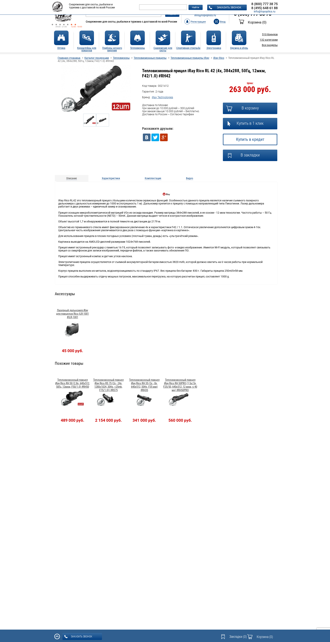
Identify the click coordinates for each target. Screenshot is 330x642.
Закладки (238, 637)
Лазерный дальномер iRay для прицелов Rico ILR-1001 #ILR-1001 (72, 314)
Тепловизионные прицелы (150, 57)
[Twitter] (155, 137)
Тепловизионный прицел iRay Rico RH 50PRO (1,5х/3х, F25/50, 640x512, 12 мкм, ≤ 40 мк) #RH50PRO (180, 385)
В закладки (250, 155)
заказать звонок (229, 7)
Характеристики (111, 178)
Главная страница (69, 57)
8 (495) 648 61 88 (264, 8)
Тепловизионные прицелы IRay (190, 57)
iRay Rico (218, 57)
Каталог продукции (96, 57)
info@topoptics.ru (205, 15)
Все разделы (270, 45)
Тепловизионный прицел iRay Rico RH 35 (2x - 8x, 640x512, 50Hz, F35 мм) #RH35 (144, 385)
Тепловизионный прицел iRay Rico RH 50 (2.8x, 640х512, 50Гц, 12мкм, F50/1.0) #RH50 (72, 383)
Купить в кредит (250, 139)
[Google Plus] (164, 137)
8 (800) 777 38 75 (264, 4)
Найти (195, 7)
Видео (189, 178)
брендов (270, 34)
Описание (71, 178)
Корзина (257, 22)
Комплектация (153, 178)
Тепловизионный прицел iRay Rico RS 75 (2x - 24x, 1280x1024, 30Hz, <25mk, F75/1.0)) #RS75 (108, 385)
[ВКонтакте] (146, 137)
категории (269, 39)
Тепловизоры (121, 57)
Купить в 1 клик (250, 123)
